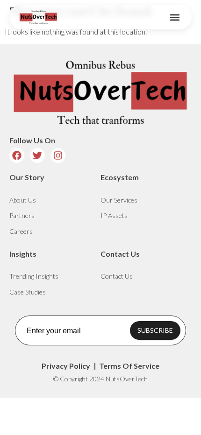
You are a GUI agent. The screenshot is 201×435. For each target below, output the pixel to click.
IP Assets (114, 215)
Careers (21, 231)
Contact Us (116, 276)
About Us (22, 200)
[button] (174, 17)
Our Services (118, 200)
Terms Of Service (129, 365)
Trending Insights (33, 276)
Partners (22, 215)
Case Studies (27, 292)
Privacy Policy (66, 365)
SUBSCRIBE (155, 330)
